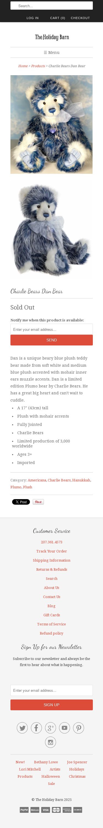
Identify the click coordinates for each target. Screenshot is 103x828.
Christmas (77, 776)
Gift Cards (51, 615)
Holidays (76, 769)
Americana (37, 480)
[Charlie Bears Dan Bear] (51, 125)
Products (38, 66)
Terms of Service (51, 624)
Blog (51, 606)
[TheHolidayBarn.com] (51, 36)
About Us (51, 588)
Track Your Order (51, 551)
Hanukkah (81, 480)
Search (51, 579)
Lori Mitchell (30, 769)
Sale (51, 784)
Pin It (38, 502)
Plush (27, 487)
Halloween (50, 776)
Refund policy (51, 633)
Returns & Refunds (51, 569)
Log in (33, 18)
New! (20, 762)
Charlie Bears (59, 480)
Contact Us (51, 597)
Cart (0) (57, 18)
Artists (55, 769)
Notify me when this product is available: (47, 320)
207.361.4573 (51, 542)
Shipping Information (51, 560)
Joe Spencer (77, 762)
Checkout (80, 18)
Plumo (15, 487)
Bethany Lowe (46, 762)
